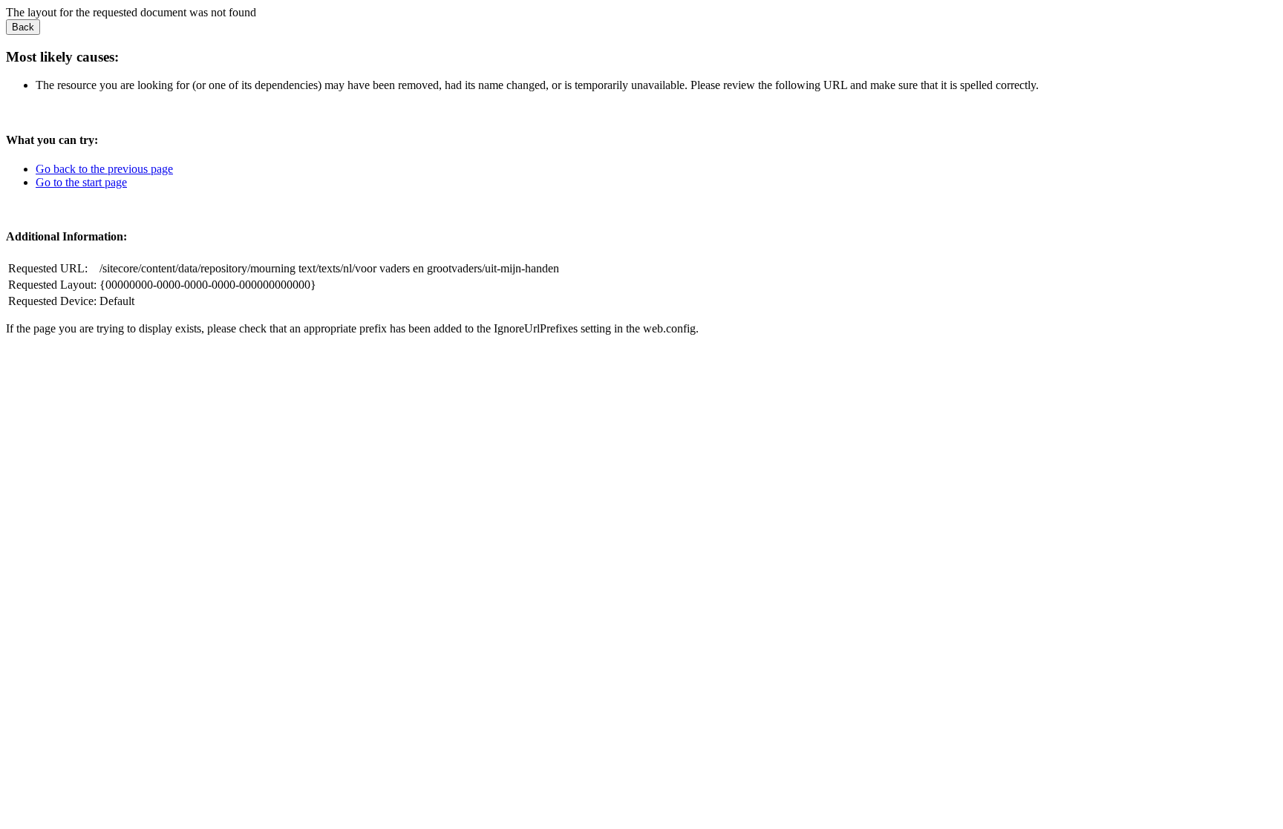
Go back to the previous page (104, 169)
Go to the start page (81, 182)
